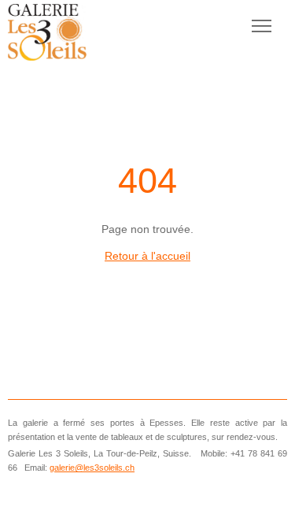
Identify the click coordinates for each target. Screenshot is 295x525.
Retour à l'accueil (147, 256)
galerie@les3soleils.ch (92, 467)
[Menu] (261, 26)
